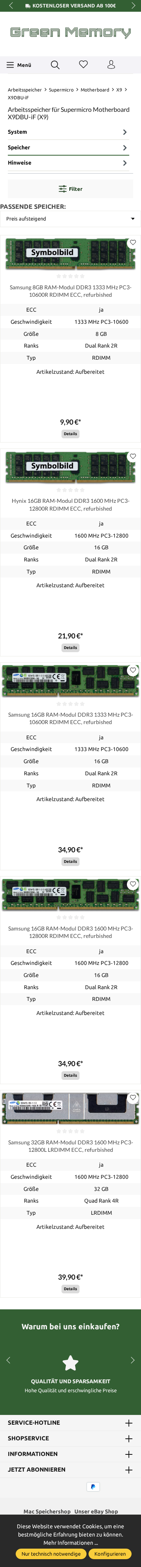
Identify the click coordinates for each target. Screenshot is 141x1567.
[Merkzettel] (83, 65)
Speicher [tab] (19, 147)
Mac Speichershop (47, 1511)
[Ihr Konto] (111, 65)
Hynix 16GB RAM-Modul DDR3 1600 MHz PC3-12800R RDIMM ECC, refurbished (71, 504)
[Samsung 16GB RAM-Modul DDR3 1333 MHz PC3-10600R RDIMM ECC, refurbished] (70, 681)
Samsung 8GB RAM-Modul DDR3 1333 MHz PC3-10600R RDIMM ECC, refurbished (71, 291)
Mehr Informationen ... (70, 1543)
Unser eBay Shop (96, 1511)
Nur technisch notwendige (51, 1553)
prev (12, 6)
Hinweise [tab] (19, 163)
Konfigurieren (110, 1553)
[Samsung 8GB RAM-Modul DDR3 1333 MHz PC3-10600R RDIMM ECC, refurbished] (70, 253)
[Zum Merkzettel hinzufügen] (133, 243)
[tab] (68, 132)
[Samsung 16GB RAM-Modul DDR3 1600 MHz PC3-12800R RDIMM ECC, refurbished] (70, 895)
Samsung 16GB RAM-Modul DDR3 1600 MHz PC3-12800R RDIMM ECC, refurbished (70, 932)
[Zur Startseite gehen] (70, 33)
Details (70, 434)
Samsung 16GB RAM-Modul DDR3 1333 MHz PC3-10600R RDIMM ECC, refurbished (70, 718)
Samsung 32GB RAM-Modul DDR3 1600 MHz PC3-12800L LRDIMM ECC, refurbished (70, 1146)
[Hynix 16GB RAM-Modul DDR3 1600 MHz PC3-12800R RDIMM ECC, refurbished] (70, 467)
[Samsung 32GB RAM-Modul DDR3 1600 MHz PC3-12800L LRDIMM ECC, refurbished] (70, 1108)
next (131, 6)
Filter (75, 189)
